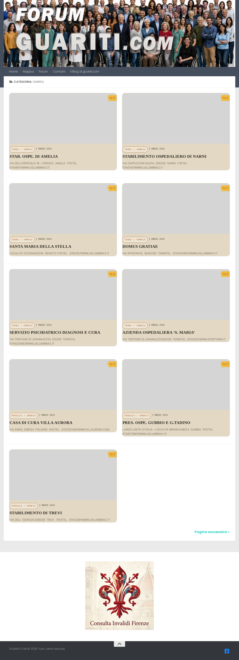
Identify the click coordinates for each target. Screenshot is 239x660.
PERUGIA (17, 415)
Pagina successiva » (212, 531)
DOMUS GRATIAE (140, 246)
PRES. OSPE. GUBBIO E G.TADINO (156, 422)
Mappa (28, 71)
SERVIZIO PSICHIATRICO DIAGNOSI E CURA (55, 332)
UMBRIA (28, 149)
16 (114, 274)
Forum (43, 71)
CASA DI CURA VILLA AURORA (41, 422)
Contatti (59, 71)
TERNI (15, 149)
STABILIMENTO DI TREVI (46, 512)
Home (13, 71)
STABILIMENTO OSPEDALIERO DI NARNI (164, 156)
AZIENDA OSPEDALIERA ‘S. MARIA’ (158, 332)
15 (114, 98)
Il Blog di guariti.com (84, 71)
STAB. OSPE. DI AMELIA (34, 156)
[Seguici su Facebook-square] (227, 651)
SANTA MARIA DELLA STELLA (40, 246)
